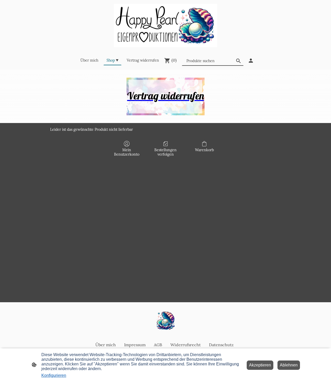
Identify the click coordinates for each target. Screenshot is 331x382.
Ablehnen (289, 365)
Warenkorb (204, 150)
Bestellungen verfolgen (165, 152)
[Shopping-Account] (251, 60)
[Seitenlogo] (165, 25)
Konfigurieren (53, 375)
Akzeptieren (260, 365)
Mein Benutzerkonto (126, 152)
